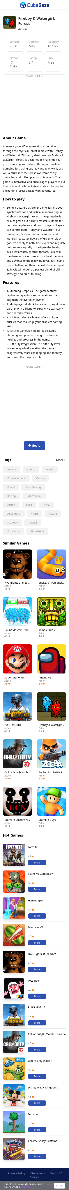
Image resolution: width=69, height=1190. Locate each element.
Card (29, 505)
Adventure (13, 513)
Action (11, 505)
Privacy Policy (16, 1173)
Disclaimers (37, 1173)
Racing (11, 496)
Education (13, 531)
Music (49, 469)
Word (34, 513)
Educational (34, 496)
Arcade (11, 469)
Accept (59, 1185)
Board (11, 487)
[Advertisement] (34, 103)
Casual (33, 522)
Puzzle (53, 513)
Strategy (12, 522)
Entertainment (16, 478)
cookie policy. (27, 1187)
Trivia (46, 505)
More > (61, 460)
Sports (31, 469)
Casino (40, 478)
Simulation (37, 531)
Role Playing (33, 487)
